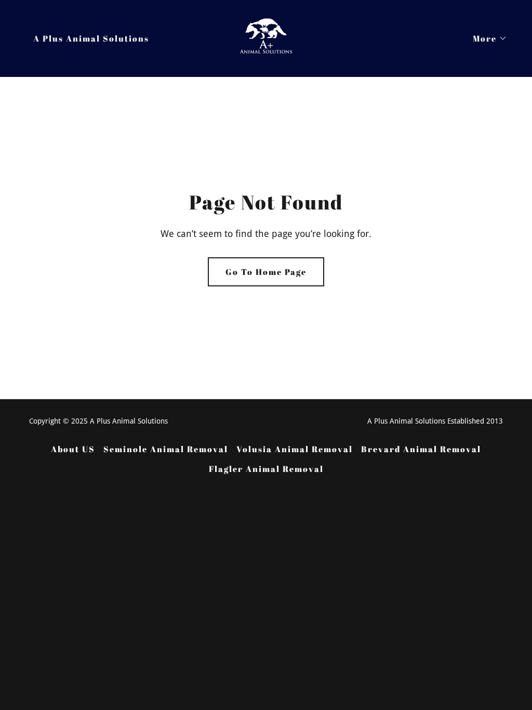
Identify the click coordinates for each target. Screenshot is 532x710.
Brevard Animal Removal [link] (421, 449)
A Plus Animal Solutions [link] (91, 38)
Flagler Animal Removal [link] (266, 469)
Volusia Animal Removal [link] (294, 449)
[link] (266, 38)
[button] (485, 38)
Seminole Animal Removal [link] (165, 449)
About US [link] (73, 449)
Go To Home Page (266, 272)
